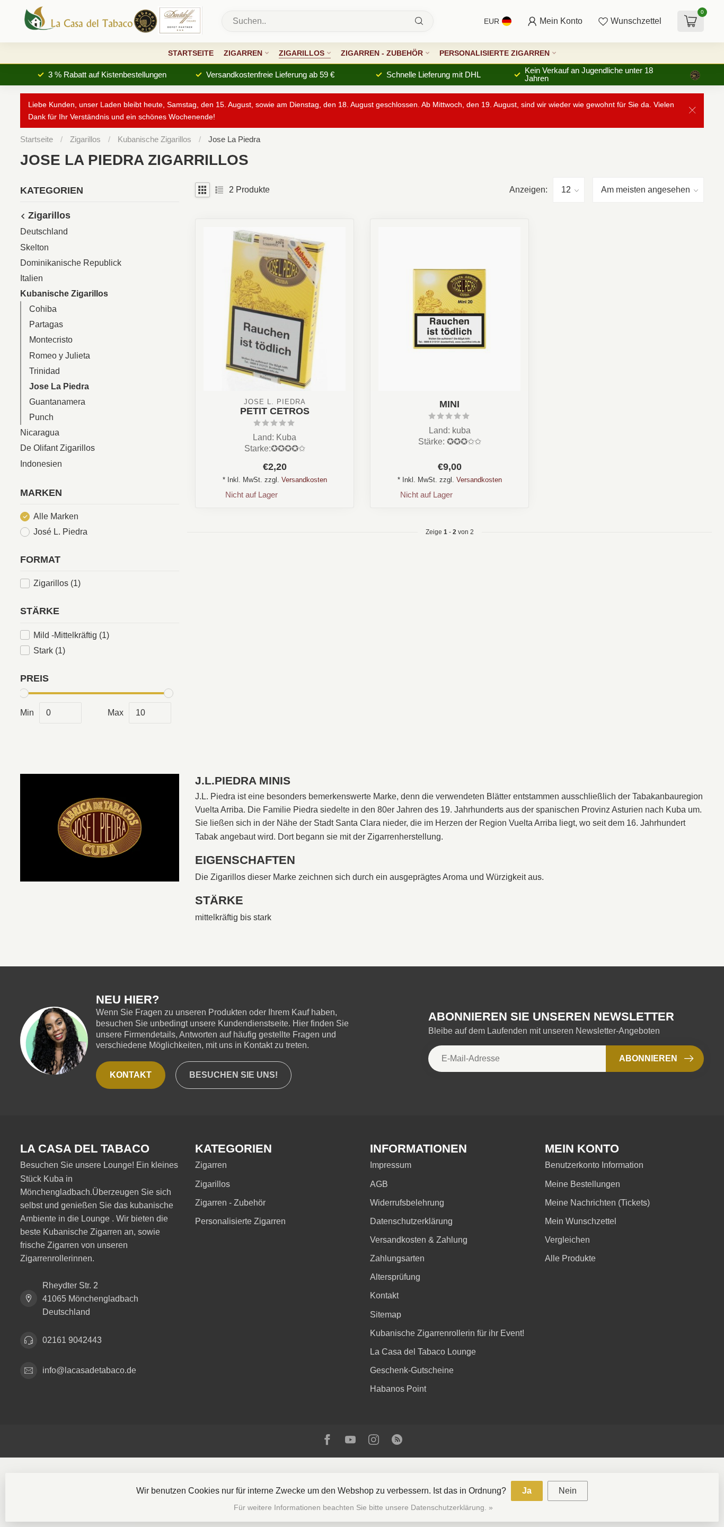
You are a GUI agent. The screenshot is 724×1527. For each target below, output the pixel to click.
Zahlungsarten (397, 1258)
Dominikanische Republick (70, 262)
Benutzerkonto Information (594, 1165)
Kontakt (131, 1074)
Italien (31, 278)
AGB (379, 1184)
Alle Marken (55, 516)
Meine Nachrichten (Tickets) (597, 1202)
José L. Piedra (60, 531)
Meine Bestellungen (582, 1184)
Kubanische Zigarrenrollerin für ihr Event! (447, 1333)
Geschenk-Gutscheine (412, 1370)
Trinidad (44, 371)
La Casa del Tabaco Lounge (423, 1351)
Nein (568, 1490)
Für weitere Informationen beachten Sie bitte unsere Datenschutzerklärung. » (363, 1507)
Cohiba (43, 308)
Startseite (191, 53)
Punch (41, 417)
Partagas (46, 324)
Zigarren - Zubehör (382, 53)
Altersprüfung (395, 1276)
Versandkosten (304, 480)
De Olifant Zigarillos (57, 447)
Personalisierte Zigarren (494, 53)
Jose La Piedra (234, 139)
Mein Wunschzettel (580, 1221)
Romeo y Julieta (59, 355)
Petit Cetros (275, 411)
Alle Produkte (570, 1258)
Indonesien (41, 463)
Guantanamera (57, 401)
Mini (449, 404)
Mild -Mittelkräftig (71, 635)
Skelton (34, 247)
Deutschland (44, 231)
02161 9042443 (72, 1340)
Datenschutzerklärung (411, 1221)
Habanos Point (398, 1388)
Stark (49, 650)
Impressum (390, 1165)
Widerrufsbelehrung (407, 1202)
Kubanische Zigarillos (154, 139)
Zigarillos (301, 53)
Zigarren (243, 53)
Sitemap (385, 1314)
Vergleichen (567, 1239)
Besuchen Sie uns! (233, 1074)
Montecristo (51, 339)
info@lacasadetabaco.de (89, 1370)
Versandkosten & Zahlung (418, 1239)
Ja (527, 1490)
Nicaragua (39, 432)
